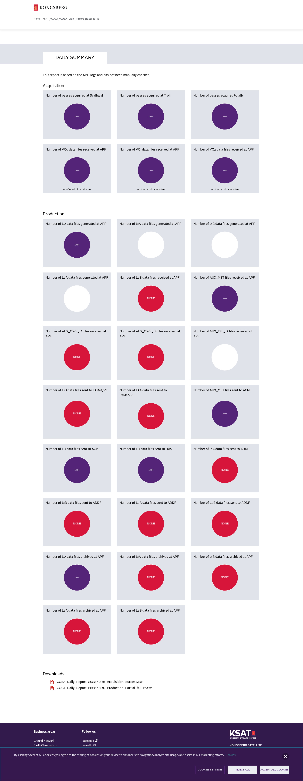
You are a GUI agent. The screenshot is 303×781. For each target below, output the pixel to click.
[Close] (285, 756)
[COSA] (50, 7)
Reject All (242, 769)
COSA (54, 19)
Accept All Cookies (274, 769)
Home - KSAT (41, 19)
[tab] (75, 57)
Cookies (230, 755)
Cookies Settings (210, 769)
